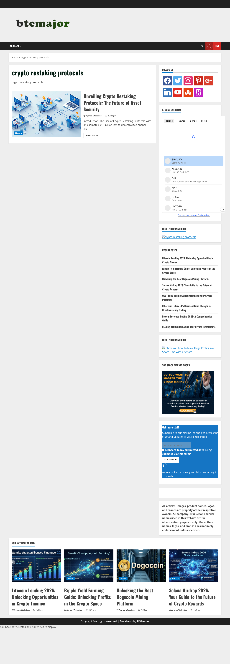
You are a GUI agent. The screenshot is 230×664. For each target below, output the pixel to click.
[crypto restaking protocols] (43, 25)
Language (14, 46)
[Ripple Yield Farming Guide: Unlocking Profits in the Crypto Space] (88, 565)
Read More (93, 136)
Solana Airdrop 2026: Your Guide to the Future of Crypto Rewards (192, 597)
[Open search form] (202, 46)
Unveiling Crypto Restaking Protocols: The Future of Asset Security (46, 114)
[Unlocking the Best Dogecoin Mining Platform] (141, 565)
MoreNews (126, 621)
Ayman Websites (94, 115)
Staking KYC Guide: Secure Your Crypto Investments (188, 327)
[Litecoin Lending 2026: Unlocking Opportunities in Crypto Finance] (36, 565)
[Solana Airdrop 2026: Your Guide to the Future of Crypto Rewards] (193, 565)
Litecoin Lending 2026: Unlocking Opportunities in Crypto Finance (35, 597)
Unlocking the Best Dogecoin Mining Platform (185, 279)
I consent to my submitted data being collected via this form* (187, 452)
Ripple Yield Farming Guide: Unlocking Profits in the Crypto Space (87, 597)
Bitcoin (18, 133)
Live (217, 46)
